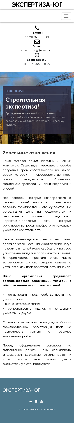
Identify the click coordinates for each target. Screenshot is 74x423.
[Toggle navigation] (66, 16)
